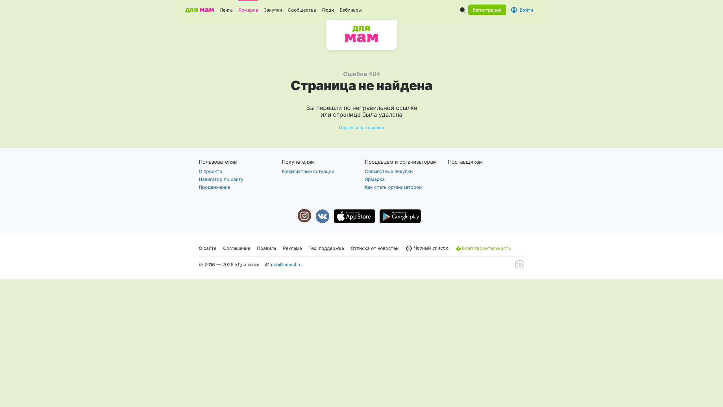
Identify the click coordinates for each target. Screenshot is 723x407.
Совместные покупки (389, 171)
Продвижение (214, 187)
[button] (487, 10)
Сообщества (302, 10)
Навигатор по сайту (221, 179)
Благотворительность (486, 248)
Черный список (430, 248)
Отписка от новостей (375, 248)
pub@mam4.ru (286, 264)
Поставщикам (465, 162)
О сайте (207, 248)
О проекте (210, 171)
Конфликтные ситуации (308, 171)
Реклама (292, 248)
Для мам (361, 33)
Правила (266, 248)
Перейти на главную (361, 127)
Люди (328, 10)
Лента (226, 10)
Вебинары (351, 10)
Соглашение (236, 248)
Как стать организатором (394, 187)
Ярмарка (248, 10)
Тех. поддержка (326, 248)
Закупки (273, 10)
